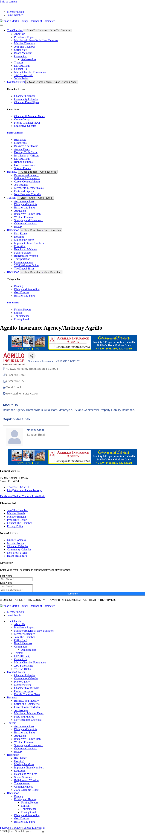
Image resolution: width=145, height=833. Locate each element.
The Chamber (14, 621)
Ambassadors (28, 59)
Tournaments (28, 808)
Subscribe (72, 593)
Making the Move (24, 239)
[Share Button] (32, 356)
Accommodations (24, 201)
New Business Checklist (27, 194)
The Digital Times (24, 268)
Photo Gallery (22, 681)
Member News (22, 684)
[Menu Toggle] (1, 25)
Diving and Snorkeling (27, 815)
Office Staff (20, 49)
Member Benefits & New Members (34, 630)
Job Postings (21, 184)
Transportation (22, 258)
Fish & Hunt (13, 302)
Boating (18, 796)
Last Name (6, 582)
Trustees (18, 62)
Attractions (20, 210)
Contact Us (20, 68)
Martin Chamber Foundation (30, 72)
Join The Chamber (24, 46)
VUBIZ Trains (22, 668)
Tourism (11, 722)
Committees (20, 56)
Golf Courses (21, 818)
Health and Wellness (25, 249)
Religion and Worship (26, 255)
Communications (23, 262)
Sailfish (25, 805)
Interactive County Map (27, 213)
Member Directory (24, 43)
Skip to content (8, 1)
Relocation (13, 754)
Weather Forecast (23, 217)
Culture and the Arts (25, 223)
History (18, 226)
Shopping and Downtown (28, 220)
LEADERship (22, 65)
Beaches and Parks (24, 207)
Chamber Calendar (24, 675)
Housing (19, 236)
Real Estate (20, 233)
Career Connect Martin (27, 181)
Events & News (16, 672)
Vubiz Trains (21, 78)
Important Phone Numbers (29, 243)
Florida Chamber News (27, 694)
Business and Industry (26, 175)
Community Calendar (26, 678)
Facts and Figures (24, 191)
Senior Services (22, 252)
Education (19, 246)
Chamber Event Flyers (26, 687)
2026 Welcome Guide (26, 265)
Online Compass (23, 691)
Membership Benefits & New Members (36, 40)
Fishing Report (29, 802)
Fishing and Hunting (25, 799)
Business (12, 697)
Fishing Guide (29, 812)
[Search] (43, 831)
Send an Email (36, 434)
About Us (19, 33)
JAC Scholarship (23, 75)
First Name (6, 575)
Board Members (23, 52)
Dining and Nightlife (25, 204)
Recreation (13, 792)
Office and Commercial (27, 178)
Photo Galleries (15, 132)
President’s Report (24, 37)
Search (4, 830)
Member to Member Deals (29, 187)
